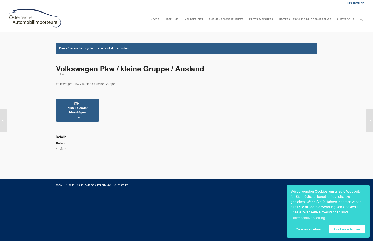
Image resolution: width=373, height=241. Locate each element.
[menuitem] (155, 19)
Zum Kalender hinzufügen (77, 110)
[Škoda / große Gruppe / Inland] (3, 120)
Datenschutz (121, 184)
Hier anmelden (356, 3)
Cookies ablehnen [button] (309, 229)
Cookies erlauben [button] (347, 229)
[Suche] (361, 19)
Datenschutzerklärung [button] (308, 218)
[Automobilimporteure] (35, 19)
